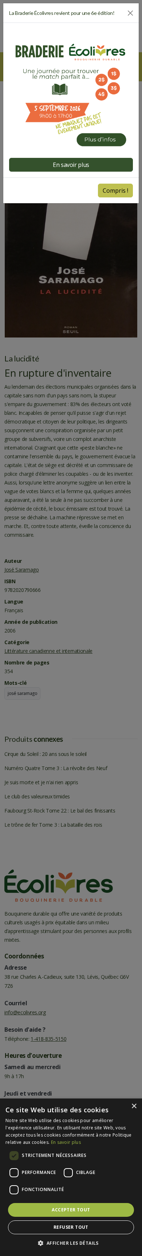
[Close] (130, 13)
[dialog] (71, 1177)
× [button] (134, 1106)
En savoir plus (66, 1142)
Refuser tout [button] (71, 1227)
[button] (70, 1243)
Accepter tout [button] (71, 1210)
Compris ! (115, 191)
